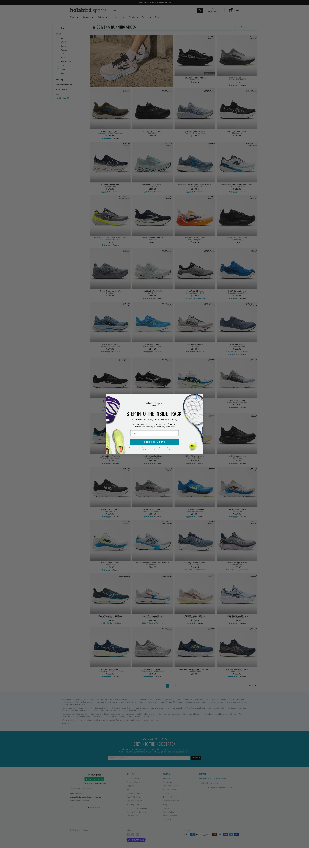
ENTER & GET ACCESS (154, 442)
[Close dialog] (199, 397)
